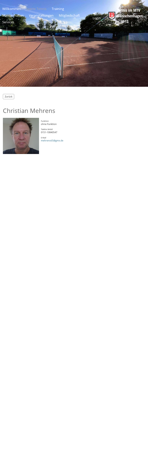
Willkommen (11, 9)
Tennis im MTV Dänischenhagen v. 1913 (130, 15)
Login (97, 18)
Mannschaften (13, 15)
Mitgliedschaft (69, 15)
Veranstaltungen (41, 15)
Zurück (8, 96)
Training (58, 9)
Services (8, 22)
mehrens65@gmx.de (52, 140)
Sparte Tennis (36, 9)
